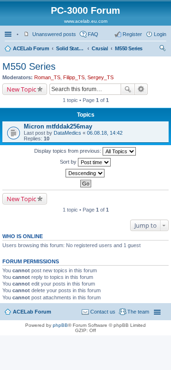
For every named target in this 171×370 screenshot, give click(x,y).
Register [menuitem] (132, 34)
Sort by (69, 162)
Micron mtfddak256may (58, 126)
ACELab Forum (31, 48)
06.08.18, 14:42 (105, 133)
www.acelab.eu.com (85, 21)
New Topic (21, 89)
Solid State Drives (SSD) (70, 48)
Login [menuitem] (160, 34)
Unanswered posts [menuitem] (54, 34)
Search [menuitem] (162, 49)
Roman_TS (47, 77)
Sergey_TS (100, 77)
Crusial (100, 48)
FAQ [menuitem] (93, 34)
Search (128, 89)
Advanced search (141, 89)
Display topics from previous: (68, 151)
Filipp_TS (74, 77)
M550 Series (128, 48)
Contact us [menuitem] (102, 311)
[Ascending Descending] (85, 173)
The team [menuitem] (138, 311)
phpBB (60, 325)
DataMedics (67, 133)
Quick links (9, 34)
